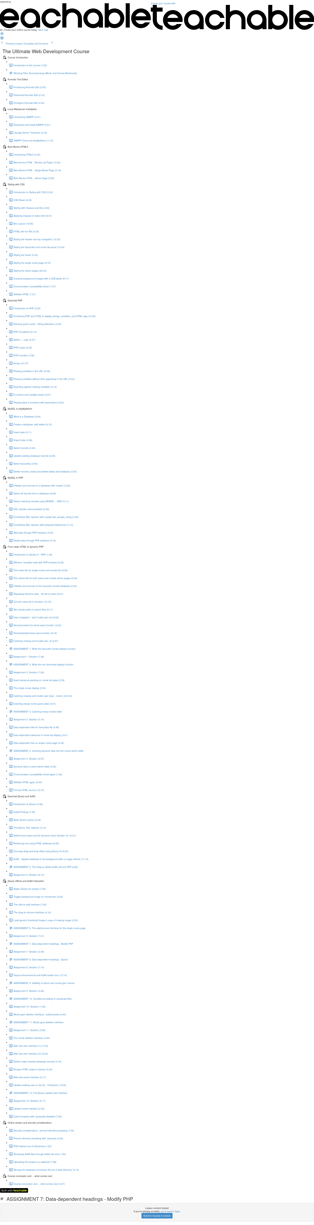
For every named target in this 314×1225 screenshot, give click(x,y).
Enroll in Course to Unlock (157, 1215)
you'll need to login (170, 1211)
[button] (2, 34)
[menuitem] (2, 39)
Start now (43, 29)
